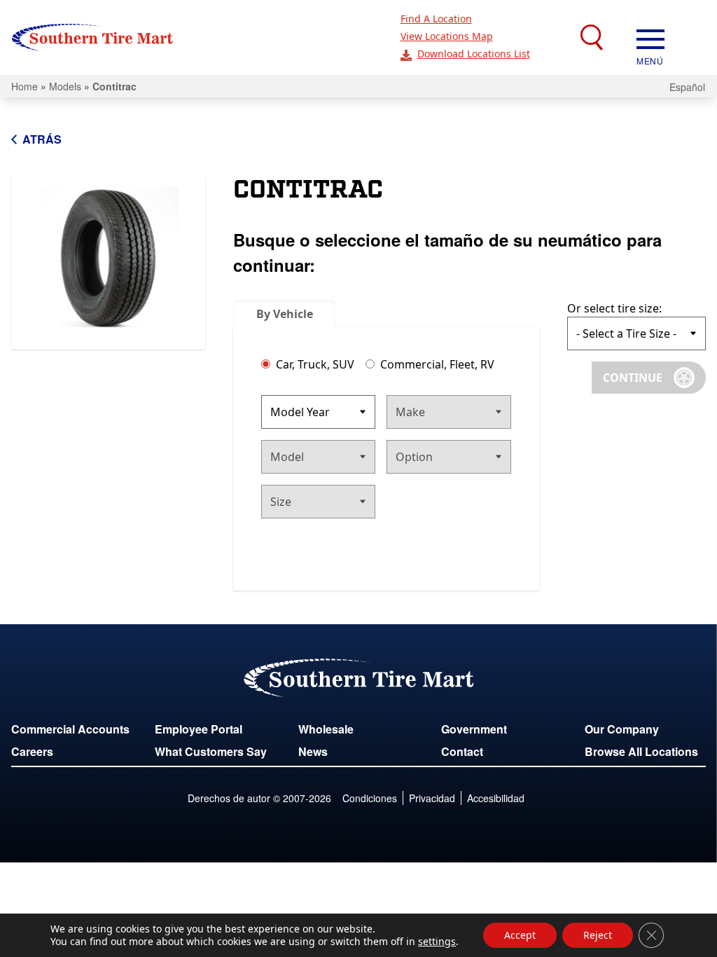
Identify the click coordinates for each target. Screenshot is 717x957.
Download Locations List (473, 53)
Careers (32, 751)
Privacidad (432, 798)
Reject (597, 935)
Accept (520, 935)
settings (437, 941)
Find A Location (436, 18)
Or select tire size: (614, 308)
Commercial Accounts (70, 729)
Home (24, 86)
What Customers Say (211, 751)
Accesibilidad (495, 798)
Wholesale (326, 729)
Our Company (622, 729)
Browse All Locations (641, 751)
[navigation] (650, 38)
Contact (462, 751)
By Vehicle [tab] (284, 314)
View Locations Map (447, 36)
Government (474, 729)
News (313, 751)
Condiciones (369, 798)
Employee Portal (198, 729)
